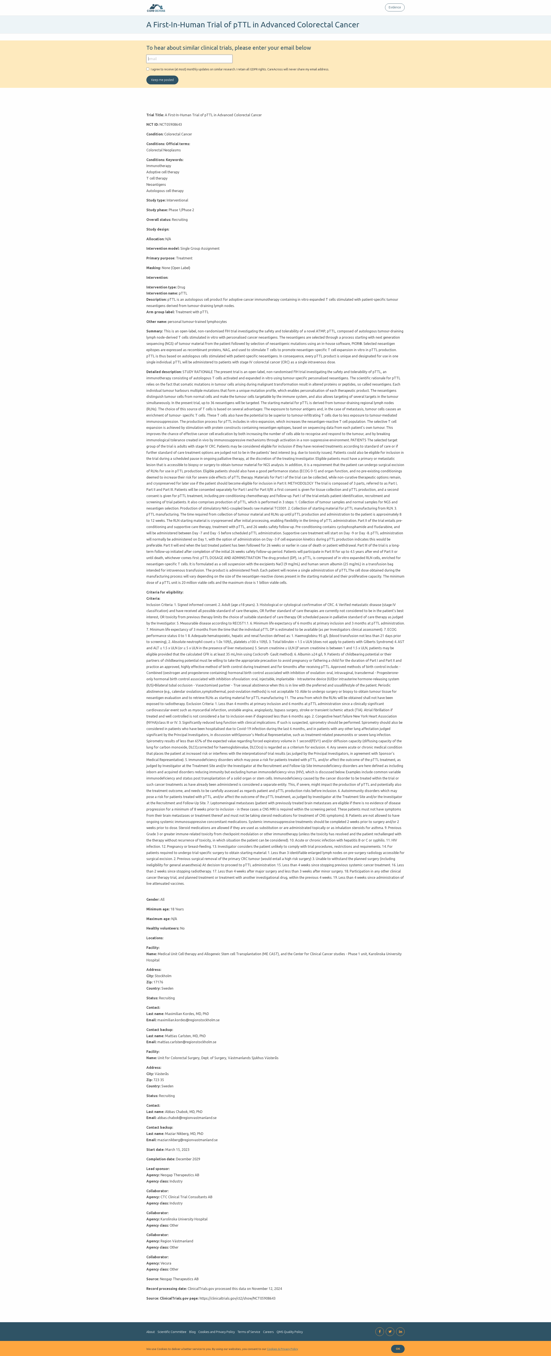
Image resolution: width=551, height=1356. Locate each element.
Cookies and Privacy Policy (216, 1332)
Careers (268, 1332)
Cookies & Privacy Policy (282, 1349)
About (150, 1332)
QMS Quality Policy (290, 1332)
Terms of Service (249, 1332)
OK (398, 1348)
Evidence (395, 7)
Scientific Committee (172, 1332)
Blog (192, 1332)
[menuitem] (394, 7)
